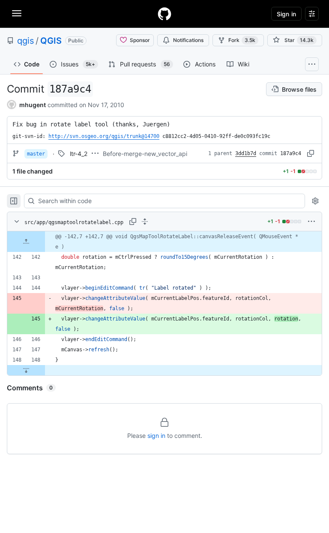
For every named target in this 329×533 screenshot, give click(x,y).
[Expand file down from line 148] (26, 370)
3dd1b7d (245, 153)
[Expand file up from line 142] (26, 241)
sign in (156, 435)
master (36, 154)
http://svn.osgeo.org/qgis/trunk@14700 (103, 136)
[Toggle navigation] (16, 13)
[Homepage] (164, 14)
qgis (25, 41)
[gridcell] (164, 241)
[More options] (311, 221)
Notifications (188, 40)
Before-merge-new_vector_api (145, 153)
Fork (241, 40)
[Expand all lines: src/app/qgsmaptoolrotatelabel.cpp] (145, 222)
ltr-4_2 (78, 153)
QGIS (51, 41)
